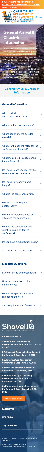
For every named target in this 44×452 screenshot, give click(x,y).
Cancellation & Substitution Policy (13, 446)
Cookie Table (31, 446)
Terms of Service (20, 444)
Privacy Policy (7, 444)
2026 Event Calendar (13, 399)
